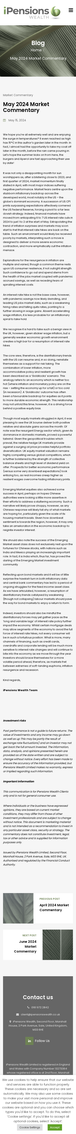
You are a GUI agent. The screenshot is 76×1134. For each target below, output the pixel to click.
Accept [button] (55, 1127)
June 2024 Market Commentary (25, 946)
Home (36, 50)
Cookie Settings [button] (29, 1127)
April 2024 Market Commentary (54, 907)
